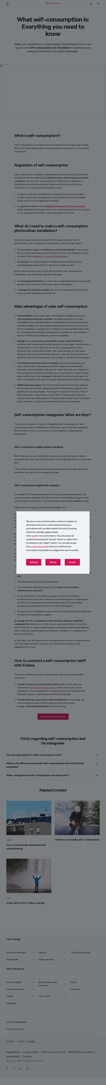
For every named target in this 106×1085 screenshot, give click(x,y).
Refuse (53, 562)
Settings (34, 562)
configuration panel (39, 546)
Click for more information (41, 535)
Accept (72, 562)
